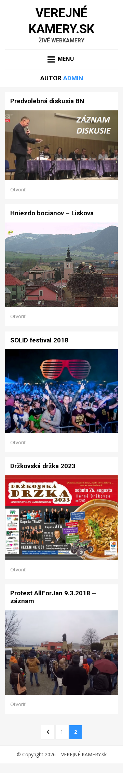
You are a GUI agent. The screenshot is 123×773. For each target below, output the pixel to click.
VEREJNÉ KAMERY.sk (84, 754)
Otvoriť (18, 189)
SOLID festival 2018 (39, 340)
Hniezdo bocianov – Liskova (52, 213)
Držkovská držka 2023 (43, 466)
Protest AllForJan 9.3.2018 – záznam (53, 597)
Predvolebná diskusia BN (47, 101)
